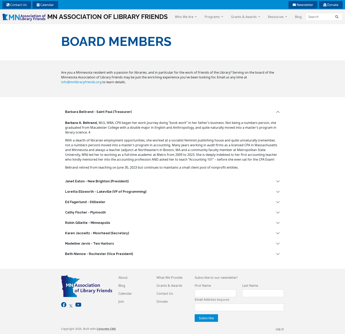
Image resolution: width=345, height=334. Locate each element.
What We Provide (169, 277)
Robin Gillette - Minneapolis (87, 223)
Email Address (212, 299)
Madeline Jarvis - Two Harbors (89, 243)
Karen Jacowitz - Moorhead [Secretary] (97, 233)
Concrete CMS (106, 329)
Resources (276, 17)
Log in (280, 329)
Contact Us (18, 5)
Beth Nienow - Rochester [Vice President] (99, 254)
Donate (332, 5)
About (123, 277)
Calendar (47, 5)
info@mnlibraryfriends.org (81, 82)
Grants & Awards (244, 17)
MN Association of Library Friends (107, 16)
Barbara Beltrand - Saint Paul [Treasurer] (98, 112)
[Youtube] (78, 305)
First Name (203, 285)
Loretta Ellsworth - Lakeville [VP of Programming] (106, 192)
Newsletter (304, 5)
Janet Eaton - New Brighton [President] (97, 181)
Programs (213, 17)
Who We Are (184, 17)
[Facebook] (63, 305)
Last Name (250, 285)
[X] (70, 305)
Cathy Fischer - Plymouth (85, 212)
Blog (298, 17)
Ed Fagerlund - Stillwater (85, 202)
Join (121, 301)
